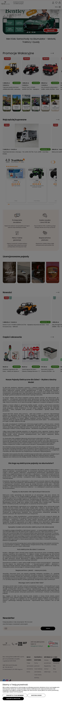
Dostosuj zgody (36, 695)
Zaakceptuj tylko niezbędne (14, 695)
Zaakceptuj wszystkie (13, 698)
